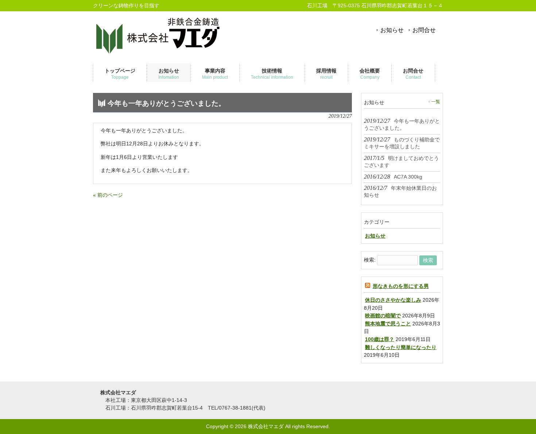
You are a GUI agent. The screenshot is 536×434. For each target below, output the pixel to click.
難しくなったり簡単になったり (400, 347)
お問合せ (424, 30)
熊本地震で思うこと (388, 324)
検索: (370, 260)
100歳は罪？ (379, 339)
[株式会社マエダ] (158, 53)
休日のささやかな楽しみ (393, 300)
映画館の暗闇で (383, 315)
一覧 (435, 101)
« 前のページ (108, 195)
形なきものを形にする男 (401, 286)
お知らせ (392, 30)
